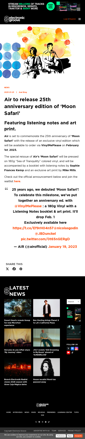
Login (66, 19)
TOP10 (76, 412)
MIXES (33, 412)
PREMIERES (51, 412)
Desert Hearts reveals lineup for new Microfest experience (17, 322)
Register (72, 19)
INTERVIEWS (17, 412)
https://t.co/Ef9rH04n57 (33, 228)
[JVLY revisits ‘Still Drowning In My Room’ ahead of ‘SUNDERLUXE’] (46, 337)
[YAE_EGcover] (74, 339)
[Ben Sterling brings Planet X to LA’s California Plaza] (46, 308)
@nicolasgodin (66, 228)
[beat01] (74, 321)
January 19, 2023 (62, 246)
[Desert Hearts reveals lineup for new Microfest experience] (17, 308)
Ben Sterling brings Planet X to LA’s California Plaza (46, 321)
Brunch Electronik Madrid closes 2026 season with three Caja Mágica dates (15, 381)
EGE (42, 415)
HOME (8, 412)
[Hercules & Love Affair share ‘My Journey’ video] (17, 337)
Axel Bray (23, 92)
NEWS (6, 87)
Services (62, 431)
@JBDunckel (45, 233)
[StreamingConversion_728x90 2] (42, 10)
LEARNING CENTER (65, 412)
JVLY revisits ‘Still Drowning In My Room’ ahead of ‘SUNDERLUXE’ (46, 352)
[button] (79, 19)
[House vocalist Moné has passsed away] (46, 367)
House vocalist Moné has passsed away (44, 380)
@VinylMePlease (28, 206)
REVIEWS (41, 412)
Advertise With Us (42, 431)
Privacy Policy (74, 431)
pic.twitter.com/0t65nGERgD (45, 239)
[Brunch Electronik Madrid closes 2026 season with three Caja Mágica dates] (17, 367)
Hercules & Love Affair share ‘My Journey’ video (17, 351)
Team (54, 431)
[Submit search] (78, 302)
